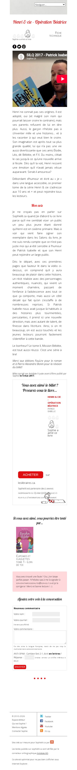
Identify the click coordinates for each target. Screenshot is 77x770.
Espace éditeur (18, 719)
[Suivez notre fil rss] (41, 731)
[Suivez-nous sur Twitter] (41, 716)
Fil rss (47, 731)
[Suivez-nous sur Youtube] (41, 726)
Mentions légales (19, 727)
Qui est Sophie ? (19, 723)
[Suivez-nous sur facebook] (41, 721)
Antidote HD (42, 753)
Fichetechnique (55, 34)
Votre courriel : (21, 620)
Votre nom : (19, 614)
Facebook (49, 721)
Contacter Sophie (19, 731)
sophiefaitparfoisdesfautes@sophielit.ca (33, 583)
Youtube (48, 726)
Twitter (48, 716)
